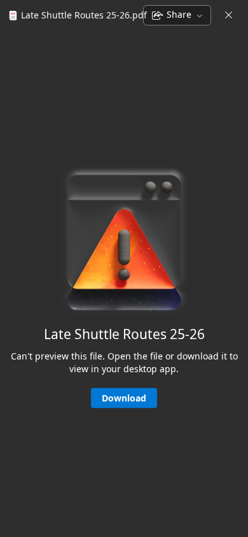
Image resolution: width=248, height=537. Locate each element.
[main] (124, 283)
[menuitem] (76, 15)
